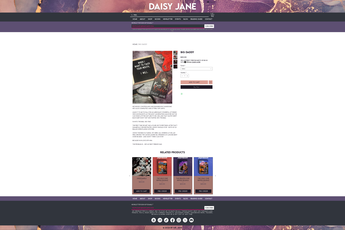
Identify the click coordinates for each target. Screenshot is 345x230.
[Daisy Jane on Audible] (160, 220)
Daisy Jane (172, 6)
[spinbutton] (184, 76)
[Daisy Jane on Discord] (191, 220)
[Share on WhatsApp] (182, 94)
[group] (172, 175)
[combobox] (196, 68)
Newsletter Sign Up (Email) (141, 23)
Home (135, 44)
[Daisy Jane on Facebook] (172, 220)
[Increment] (187, 76)
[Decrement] (182, 76)
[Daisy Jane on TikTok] (166, 220)
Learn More (196, 62)
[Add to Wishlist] (210, 82)
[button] (212, 15)
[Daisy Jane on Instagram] (179, 220)
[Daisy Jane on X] (185, 220)
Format (183, 65)
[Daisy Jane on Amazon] (153, 220)
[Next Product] (215, 176)
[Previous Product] (129, 176)
